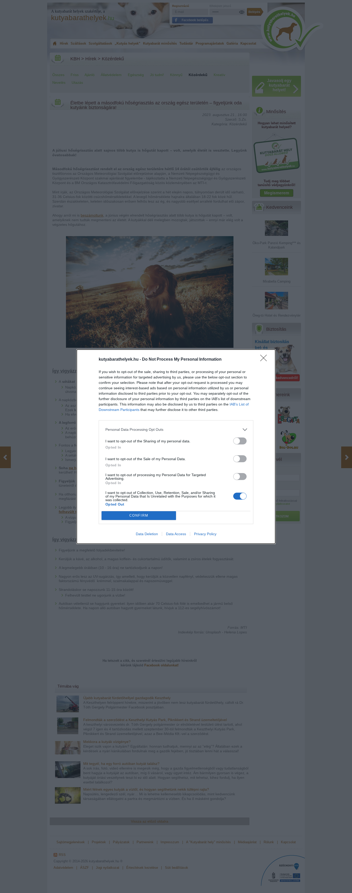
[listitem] (176, 429)
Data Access (176, 534)
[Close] (265, 360)
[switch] (240, 440)
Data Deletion (147, 534)
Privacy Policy (205, 534)
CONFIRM (138, 515)
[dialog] (176, 447)
